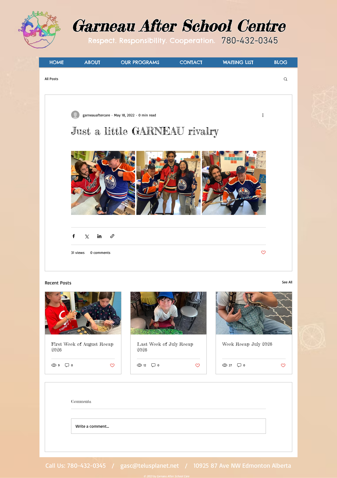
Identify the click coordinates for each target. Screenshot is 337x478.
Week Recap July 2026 (247, 344)
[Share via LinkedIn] (99, 236)
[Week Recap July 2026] (254, 313)
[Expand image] (103, 183)
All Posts (51, 78)
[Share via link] (112, 236)
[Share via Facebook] (73, 236)
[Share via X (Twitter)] (86, 236)
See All (287, 282)
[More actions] (263, 115)
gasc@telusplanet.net (149, 465)
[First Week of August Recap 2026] (83, 313)
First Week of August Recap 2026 (82, 347)
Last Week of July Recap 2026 (165, 347)
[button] (285, 79)
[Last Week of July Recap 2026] (169, 313)
